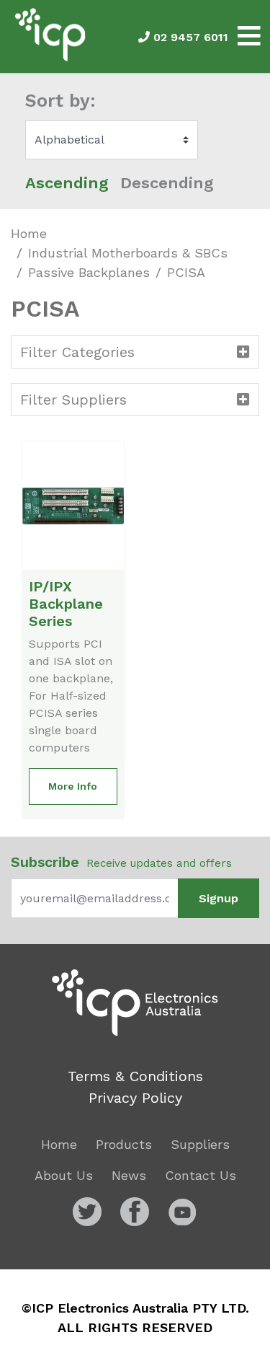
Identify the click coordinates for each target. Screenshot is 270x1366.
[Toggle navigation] (249, 36)
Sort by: (60, 100)
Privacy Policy (135, 1097)
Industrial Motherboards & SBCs (128, 252)
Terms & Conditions (135, 1076)
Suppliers (200, 1144)
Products (124, 1144)
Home (29, 233)
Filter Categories (77, 352)
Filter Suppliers (73, 399)
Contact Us (200, 1175)
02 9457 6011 (189, 37)
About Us (64, 1175)
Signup (218, 898)
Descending (167, 183)
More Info (72, 786)
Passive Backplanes (89, 272)
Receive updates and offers (121, 862)
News (129, 1175)
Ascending (67, 183)
